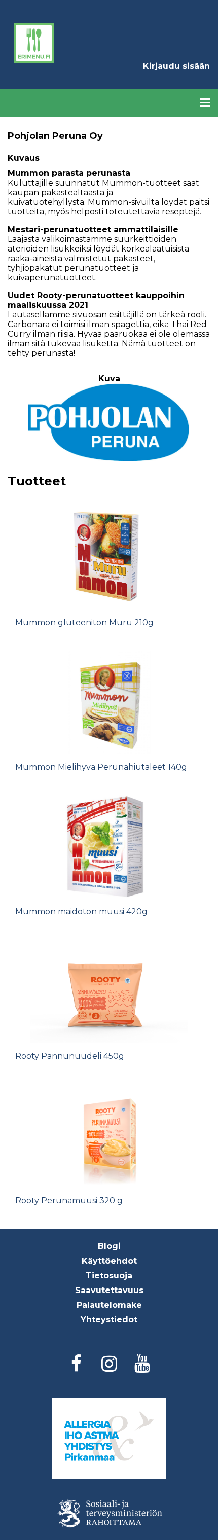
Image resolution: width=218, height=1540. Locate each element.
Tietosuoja (109, 1275)
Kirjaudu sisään (176, 66)
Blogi (109, 1246)
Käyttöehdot (109, 1261)
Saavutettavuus (109, 1290)
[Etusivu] (34, 43)
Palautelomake (109, 1305)
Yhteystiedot (109, 1319)
